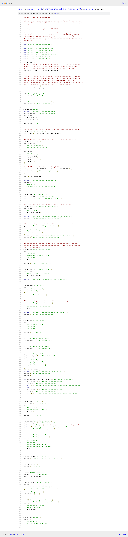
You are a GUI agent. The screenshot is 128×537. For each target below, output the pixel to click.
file (56, 14)
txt (120, 534)
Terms (22, 534)
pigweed (21, 9)
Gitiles (11, 534)
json (124, 534)
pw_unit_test (89, 9)
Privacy (16, 534)
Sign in (124, 3)
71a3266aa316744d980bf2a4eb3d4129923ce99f (62, 9)
